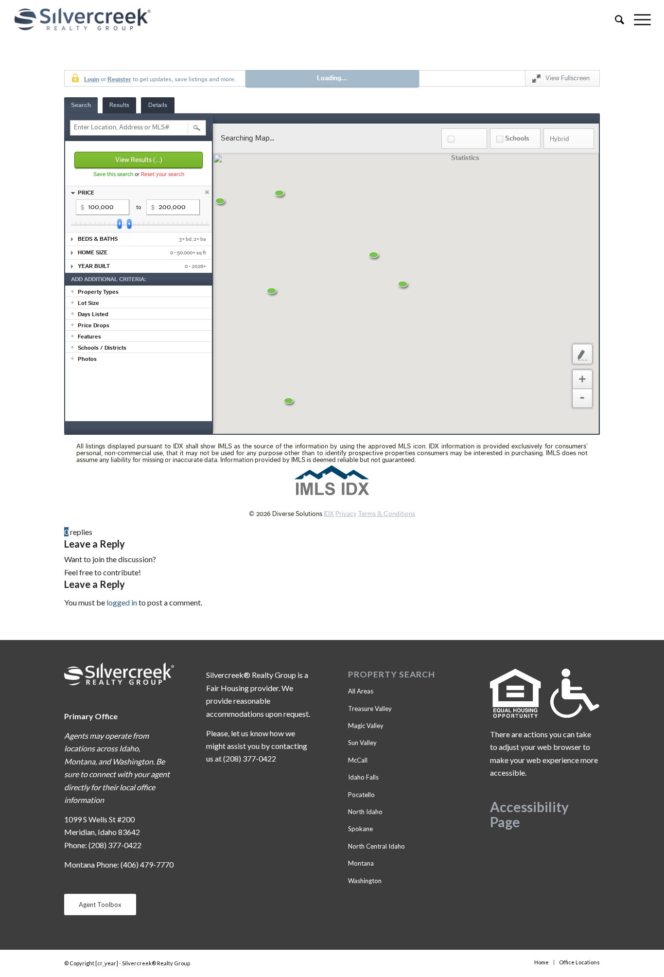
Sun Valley (362, 742)
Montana (361, 863)
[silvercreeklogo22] (268, 19)
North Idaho (365, 812)
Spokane (360, 829)
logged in (121, 602)
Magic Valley (366, 725)
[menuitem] (614, 19)
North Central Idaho (376, 846)
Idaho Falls (363, 777)
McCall (357, 760)
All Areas (360, 691)
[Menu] (637, 19)
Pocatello (361, 795)
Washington (365, 881)
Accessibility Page (529, 814)
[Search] (614, 19)
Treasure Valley (370, 708)
